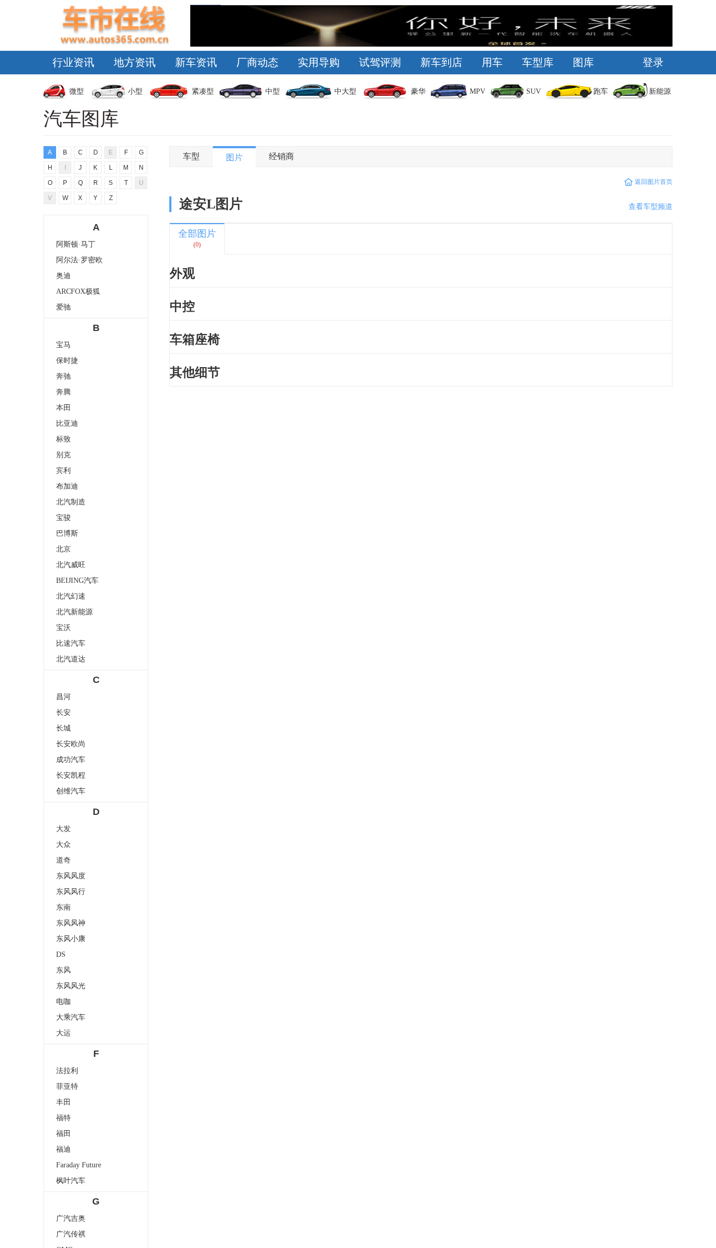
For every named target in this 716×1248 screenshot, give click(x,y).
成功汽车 (70, 760)
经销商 (281, 156)
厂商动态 (257, 62)
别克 (63, 455)
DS (61, 954)
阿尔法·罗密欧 (79, 260)
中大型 (345, 91)
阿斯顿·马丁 (75, 244)
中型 (272, 91)
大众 (63, 844)
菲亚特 (67, 1086)
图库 (583, 62)
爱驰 (63, 307)
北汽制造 (70, 502)
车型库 (538, 62)
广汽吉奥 (70, 1218)
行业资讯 (73, 62)
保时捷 (67, 361)
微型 (76, 91)
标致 (63, 439)
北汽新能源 (74, 612)
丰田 (63, 1102)
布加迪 (67, 486)
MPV (477, 91)
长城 (63, 728)
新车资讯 (196, 62)
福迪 (63, 1149)
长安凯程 (70, 775)
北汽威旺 (70, 565)
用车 (492, 62)
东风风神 (70, 923)
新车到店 (441, 62)
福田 (63, 1133)
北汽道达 (70, 659)
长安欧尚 (70, 744)
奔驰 (63, 376)
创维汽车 (70, 791)
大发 (63, 829)
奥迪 (63, 276)
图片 (234, 157)
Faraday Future (78, 1165)
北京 (63, 549)
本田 (63, 408)
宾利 (63, 470)
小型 (135, 91)
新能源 (660, 91)
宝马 (63, 345)
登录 (653, 62)
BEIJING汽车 (77, 580)
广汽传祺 (70, 1234)
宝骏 (63, 518)
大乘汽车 (70, 1017)
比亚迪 (67, 423)
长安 (63, 712)
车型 (191, 156)
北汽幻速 (70, 596)
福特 (63, 1118)
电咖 (63, 1002)
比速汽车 (70, 643)
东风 (63, 970)
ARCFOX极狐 (78, 291)
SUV (533, 91)
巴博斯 (67, 533)
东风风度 (70, 876)
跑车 (600, 91)
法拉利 (67, 1071)
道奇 (63, 860)
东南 (63, 907)
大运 (63, 1033)
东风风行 (70, 892)
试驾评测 (380, 62)
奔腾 (63, 392)
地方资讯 (135, 62)
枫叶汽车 (70, 1181)
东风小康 (70, 939)
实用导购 (319, 62)
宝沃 (63, 628)
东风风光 (70, 986)
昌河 (63, 697)
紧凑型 (203, 91)
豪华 (418, 91)
